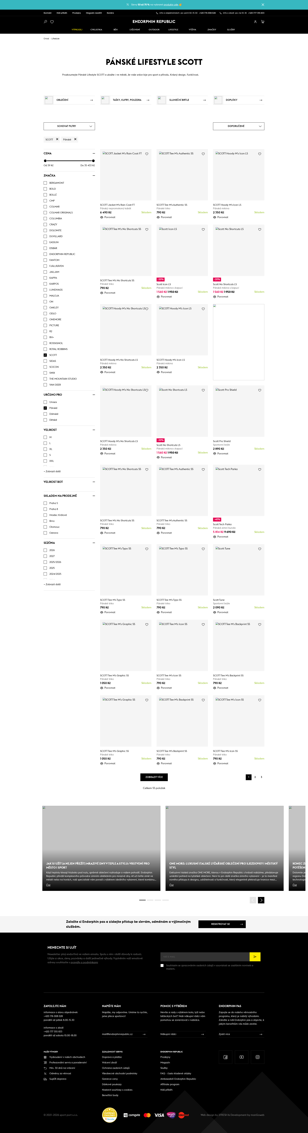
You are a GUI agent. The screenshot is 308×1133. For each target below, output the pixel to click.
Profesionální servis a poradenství (68, 1062)
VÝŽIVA (192, 30)
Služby (164, 1068)
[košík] (262, 22)
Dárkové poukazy (112, 1084)
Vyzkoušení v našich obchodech (67, 1057)
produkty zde (171, 5)
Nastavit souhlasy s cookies (117, 1090)
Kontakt (47, 13)
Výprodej (77, 30)
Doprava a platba (112, 1057)
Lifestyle (173, 30)
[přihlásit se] (255, 22)
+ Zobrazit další (52, 471)
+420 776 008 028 (207, 13)
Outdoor (154, 30)
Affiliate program (169, 1084)
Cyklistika (96, 30)
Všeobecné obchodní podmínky (119, 1073)
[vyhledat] (45, 22)
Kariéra (110, 13)
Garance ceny (110, 1079)
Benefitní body (110, 1095)
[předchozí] (253, 900)
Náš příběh (62, 13)
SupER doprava (57, 1079)
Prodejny (76, 13)
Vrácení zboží (109, 1062)
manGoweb (257, 1115)
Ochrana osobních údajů (116, 1068)
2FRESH (222, 1115)
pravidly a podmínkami (84, 962)
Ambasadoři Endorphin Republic (178, 1079)
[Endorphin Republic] (154, 21)
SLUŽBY (231, 30)
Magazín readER (94, 13)
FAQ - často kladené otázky (175, 1073)
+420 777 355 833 (256, 13)
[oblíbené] (52, 22)
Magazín (165, 1062)
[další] (261, 900)
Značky (212, 30)
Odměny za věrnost (60, 1073)
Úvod (46, 39)
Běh (116, 30)
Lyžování (135, 30)
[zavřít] (262, 4)
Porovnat (109, 217)
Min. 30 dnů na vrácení (62, 1068)
